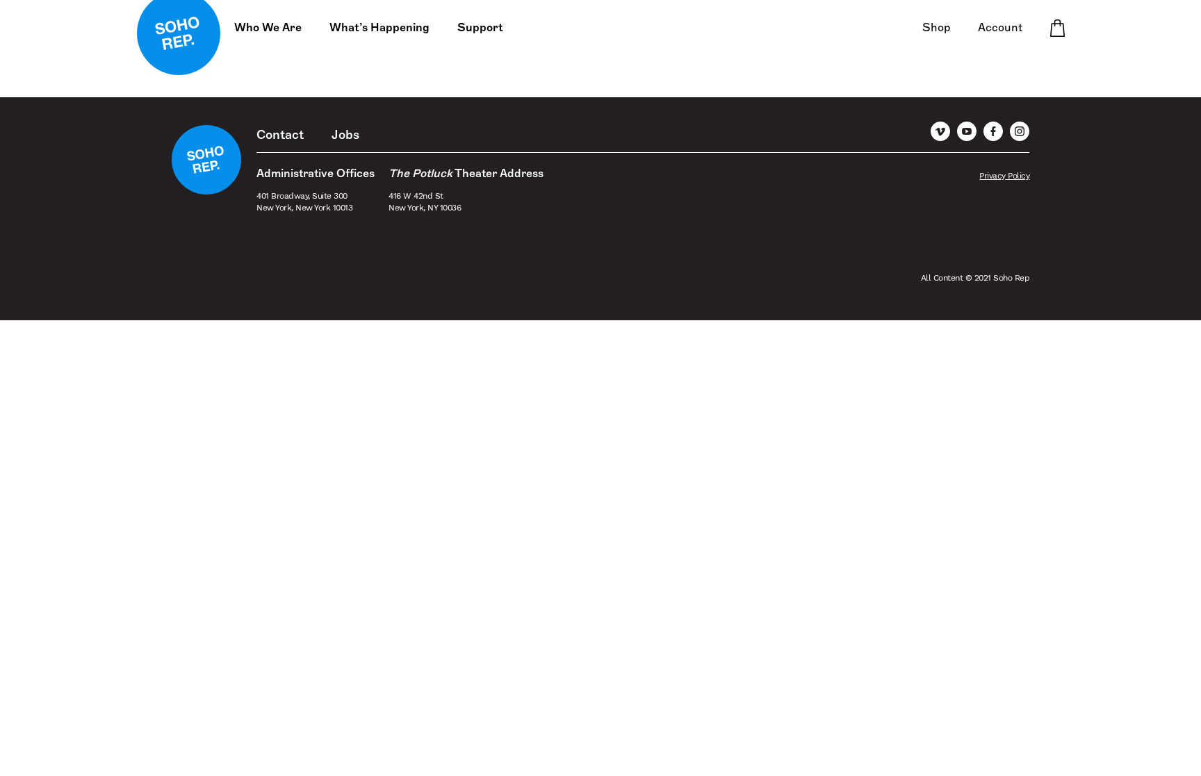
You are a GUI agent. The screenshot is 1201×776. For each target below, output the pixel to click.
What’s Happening (379, 28)
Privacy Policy (1004, 176)
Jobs (345, 134)
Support (480, 28)
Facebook (993, 131)
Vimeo (940, 131)
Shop (936, 28)
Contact (280, 134)
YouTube (967, 131)
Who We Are (268, 28)
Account (1000, 28)
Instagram (1019, 131)
